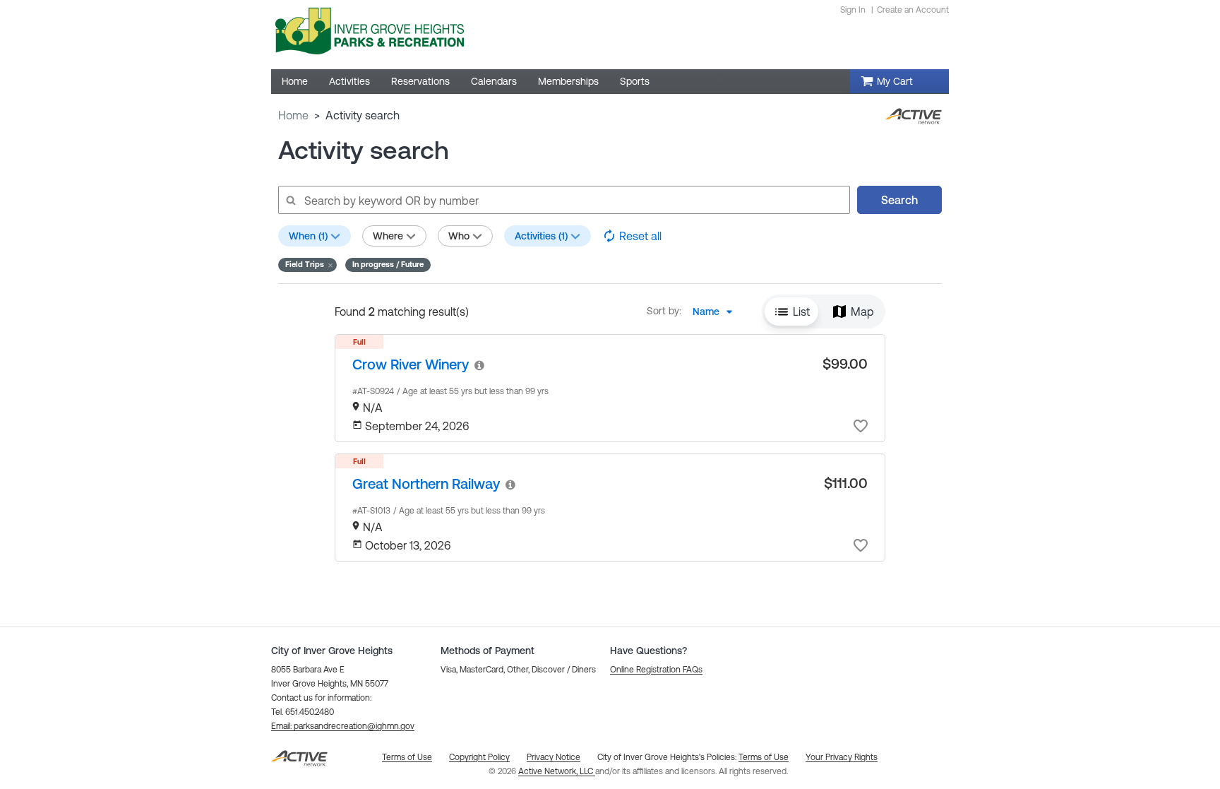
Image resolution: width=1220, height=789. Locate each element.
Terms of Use (763, 757)
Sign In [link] (853, 10)
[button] (307, 265)
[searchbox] (563, 199)
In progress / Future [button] (388, 264)
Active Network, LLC (556, 771)
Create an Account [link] (913, 10)
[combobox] (717, 311)
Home (293, 115)
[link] (410, 364)
